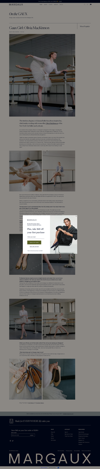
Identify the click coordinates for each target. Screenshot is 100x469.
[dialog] (50, 234)
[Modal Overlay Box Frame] (50, 234)
